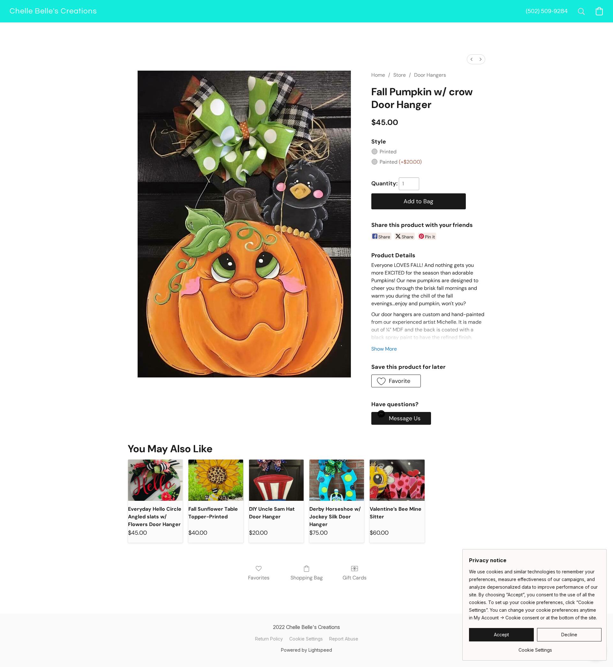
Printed (388, 151)
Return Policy (269, 638)
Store (399, 75)
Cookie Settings (306, 638)
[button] (53, 11)
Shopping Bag (307, 577)
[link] (535, 647)
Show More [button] (384, 348)
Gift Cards (355, 577)
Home (378, 75)
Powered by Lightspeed (306, 650)
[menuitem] (471, 59)
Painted (401, 162)
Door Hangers (430, 75)
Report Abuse (343, 638)
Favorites (258, 577)
